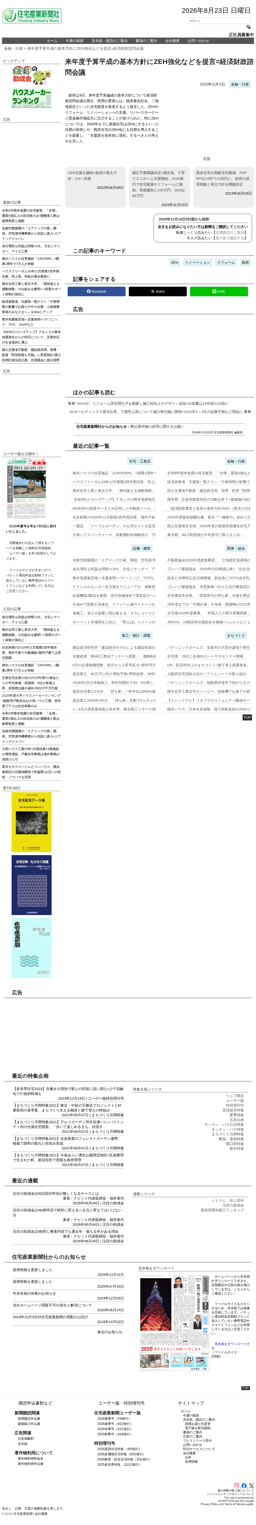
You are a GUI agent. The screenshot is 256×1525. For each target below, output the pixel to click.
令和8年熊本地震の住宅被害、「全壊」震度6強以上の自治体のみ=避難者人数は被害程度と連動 (31, 215)
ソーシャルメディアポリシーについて (230, 1494)
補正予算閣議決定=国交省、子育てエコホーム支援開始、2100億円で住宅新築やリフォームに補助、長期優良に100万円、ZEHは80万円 (158, 184)
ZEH (174, 263)
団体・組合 (236, 548)
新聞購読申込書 (29, 1418)
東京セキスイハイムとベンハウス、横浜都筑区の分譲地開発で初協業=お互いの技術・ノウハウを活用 (31, 771)
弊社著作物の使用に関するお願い (157, 427)
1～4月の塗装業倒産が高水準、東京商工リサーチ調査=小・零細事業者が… (133, 709)
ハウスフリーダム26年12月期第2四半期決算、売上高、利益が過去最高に (30, 273)
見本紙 (22, 1443)
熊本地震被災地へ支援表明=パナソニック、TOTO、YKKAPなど (30, 321)
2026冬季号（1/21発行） (115, 1429)
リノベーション (197, 263)
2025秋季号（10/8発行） (115, 1434)
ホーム (52, 41)
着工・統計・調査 (136, 636)
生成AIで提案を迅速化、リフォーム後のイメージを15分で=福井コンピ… (131, 604)
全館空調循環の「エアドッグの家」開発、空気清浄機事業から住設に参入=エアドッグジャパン (31, 233)
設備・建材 (142, 548)
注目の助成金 (113, 1203)
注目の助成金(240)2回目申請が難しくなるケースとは (56, 1194)
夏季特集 (237, 1115)
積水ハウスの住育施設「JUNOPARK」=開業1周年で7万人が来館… (127, 473)
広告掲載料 (26, 1438)
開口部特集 (235, 1144)
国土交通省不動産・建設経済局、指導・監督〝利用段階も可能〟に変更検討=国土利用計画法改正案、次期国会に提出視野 (31, 354)
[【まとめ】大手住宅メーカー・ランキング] (31, 98)
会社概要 (172, 41)
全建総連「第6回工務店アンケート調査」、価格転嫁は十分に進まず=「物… (134, 656)
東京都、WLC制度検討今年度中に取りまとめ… (205, 535)
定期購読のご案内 (229, 233)
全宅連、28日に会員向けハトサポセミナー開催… (207, 656)
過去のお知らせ (109, 1332)
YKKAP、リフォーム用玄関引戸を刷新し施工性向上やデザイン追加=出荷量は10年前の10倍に (152, 404)
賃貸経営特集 (233, 1110)
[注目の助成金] (31, 75)
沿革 (188, 1457)
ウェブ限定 (235, 1096)
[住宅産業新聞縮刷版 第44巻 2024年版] (31, 948)
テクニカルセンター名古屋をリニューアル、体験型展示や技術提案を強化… (134, 587)
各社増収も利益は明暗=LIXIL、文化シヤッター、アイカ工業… (123, 569)
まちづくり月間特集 (108, 1115)
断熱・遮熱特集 (231, 1139)
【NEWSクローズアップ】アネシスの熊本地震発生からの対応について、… (134, 499)
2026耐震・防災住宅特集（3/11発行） (124, 1459)
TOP (247, 717)
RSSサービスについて (199, 1449)
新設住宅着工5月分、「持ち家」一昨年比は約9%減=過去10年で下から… (131, 691)
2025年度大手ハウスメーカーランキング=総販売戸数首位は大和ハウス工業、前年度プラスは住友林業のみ (31, 700)
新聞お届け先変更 (198, 1424)
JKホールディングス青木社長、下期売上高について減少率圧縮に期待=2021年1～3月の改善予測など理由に (156, 412)
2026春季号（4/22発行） (115, 1424)
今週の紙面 (75, 41)
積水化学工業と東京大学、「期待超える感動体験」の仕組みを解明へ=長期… (135, 491)
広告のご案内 (192, 1436)
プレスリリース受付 (197, 1440)
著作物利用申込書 (30, 1463)
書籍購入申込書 (29, 1424)
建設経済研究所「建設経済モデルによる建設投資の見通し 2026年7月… (130, 648)
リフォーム (226, 263)
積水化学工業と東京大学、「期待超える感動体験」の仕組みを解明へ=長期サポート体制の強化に (31, 288)
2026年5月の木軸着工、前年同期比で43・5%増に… (115, 683)
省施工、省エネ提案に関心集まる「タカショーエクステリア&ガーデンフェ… (135, 613)
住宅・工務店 (140, 461)
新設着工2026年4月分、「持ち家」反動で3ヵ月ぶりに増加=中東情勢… (130, 700)
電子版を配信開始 (198, 1428)
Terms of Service (235, 1504)
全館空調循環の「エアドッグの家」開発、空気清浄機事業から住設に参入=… (135, 560)
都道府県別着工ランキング (222, 1210)
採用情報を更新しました (32, 1270)
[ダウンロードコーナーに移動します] (26, 517)
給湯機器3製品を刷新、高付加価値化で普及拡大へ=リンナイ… (123, 596)
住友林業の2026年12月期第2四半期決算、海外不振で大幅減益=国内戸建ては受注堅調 (31, 652)
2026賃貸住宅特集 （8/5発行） (119, 1449)
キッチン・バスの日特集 (224, 1125)
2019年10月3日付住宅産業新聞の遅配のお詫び (50, 1317)
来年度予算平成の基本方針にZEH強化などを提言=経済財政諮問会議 (85, 48)
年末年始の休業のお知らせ (34, 1293)
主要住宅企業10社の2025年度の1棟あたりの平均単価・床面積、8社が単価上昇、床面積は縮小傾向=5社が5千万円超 (30, 682)
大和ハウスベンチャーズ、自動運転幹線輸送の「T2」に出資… (123, 535)
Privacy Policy (209, 1504)
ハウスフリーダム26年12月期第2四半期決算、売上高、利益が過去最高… (132, 482)
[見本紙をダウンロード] (174, 1370)
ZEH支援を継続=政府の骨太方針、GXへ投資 (92, 176)
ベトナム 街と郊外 (228, 1201)
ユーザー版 (97, 1098)
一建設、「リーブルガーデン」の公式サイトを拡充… (116, 526)
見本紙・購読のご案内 (110, 41)
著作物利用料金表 (30, 1458)
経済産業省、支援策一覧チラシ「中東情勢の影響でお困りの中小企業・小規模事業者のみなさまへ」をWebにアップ (31, 306)
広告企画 (237, 1120)
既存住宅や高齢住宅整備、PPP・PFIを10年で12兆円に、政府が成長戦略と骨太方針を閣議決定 (223, 178)
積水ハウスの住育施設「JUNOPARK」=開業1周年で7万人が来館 (30, 261)
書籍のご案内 (146, 41)
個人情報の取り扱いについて (236, 1490)
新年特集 (237, 1149)
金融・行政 (13, 48)
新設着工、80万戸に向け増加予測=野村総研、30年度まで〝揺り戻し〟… (132, 674)
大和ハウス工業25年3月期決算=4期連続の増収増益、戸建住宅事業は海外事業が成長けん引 (31, 754)
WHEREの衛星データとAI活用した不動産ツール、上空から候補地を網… (131, 508)
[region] (207, 122)
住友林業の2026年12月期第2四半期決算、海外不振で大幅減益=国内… (129, 517)
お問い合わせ (198, 41)
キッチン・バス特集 (228, 1129)
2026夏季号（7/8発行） (114, 1418)
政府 (245, 263)
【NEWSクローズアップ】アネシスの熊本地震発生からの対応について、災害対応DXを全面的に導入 (31, 337)
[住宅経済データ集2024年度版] (31, 822)
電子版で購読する (229, 238)
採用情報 (191, 1461)
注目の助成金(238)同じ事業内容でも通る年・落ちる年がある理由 (65, 1232)
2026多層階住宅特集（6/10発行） (121, 1454)
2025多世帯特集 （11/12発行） (119, 1464)
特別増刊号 (115, 1098)
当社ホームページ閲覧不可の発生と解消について (52, 1305)
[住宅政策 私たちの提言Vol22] (31, 885)
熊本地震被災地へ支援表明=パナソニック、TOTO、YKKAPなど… (126, 578)
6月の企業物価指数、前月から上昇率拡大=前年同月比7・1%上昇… (127, 665)
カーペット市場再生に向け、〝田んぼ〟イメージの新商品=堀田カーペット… (135, 622)
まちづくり (236, 636)
